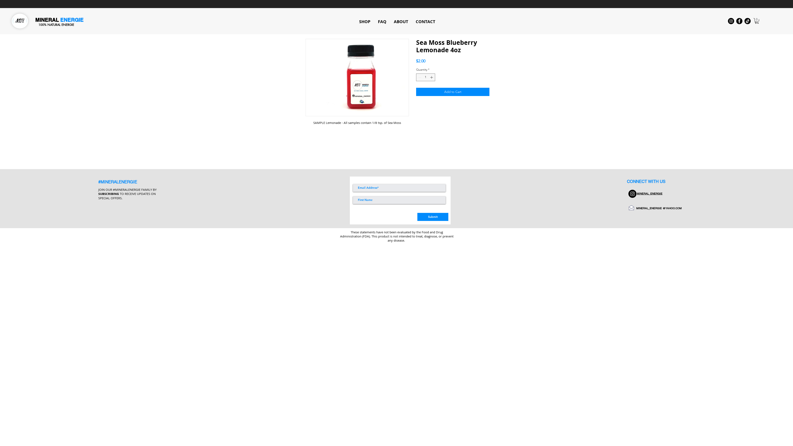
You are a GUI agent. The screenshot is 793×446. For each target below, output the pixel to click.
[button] (757, 21)
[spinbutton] (425, 77)
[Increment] (431, 77)
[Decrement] (419, 77)
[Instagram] (731, 21)
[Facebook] (739, 21)
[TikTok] (747, 21)
